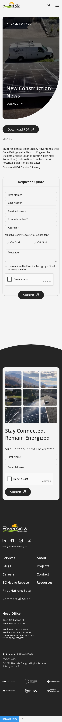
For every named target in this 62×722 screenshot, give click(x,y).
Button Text (9, 718)
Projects (43, 566)
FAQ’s (7, 566)
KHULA (15, 666)
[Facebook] (12, 540)
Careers (8, 574)
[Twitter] (29, 540)
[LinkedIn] (4, 540)
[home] (11, 5)
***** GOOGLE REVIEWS (13, 638)
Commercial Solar (16, 599)
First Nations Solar (17, 590)
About (41, 558)
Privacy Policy (9, 658)
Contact (43, 574)
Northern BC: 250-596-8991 (17, 632)
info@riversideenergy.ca (15, 546)
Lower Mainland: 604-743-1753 (18, 635)
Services (9, 558)
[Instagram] (21, 540)
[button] (57, 5)
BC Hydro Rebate (16, 582)
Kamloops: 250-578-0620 (15, 629)
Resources (44, 582)
